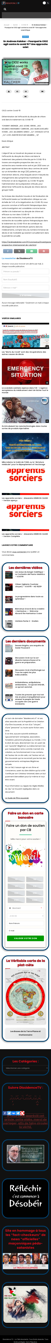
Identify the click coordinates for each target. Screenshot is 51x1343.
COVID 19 (24, 25)
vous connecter (19, 552)
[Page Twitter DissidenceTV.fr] (9, 1113)
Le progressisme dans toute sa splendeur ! (29, 597)
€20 (16, 893)
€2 (34, 879)
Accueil (6, 25)
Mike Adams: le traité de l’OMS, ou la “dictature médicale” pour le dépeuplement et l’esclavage (23, 463)
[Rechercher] (5, 9)
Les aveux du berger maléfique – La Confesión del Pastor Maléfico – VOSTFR (30, 574)
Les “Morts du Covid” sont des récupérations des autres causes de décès (24, 353)
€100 (16, 900)
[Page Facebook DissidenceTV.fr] (5, 1113)
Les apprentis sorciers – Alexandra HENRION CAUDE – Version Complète (25, 535)
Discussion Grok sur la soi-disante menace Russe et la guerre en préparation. (27, 660)
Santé (15, 25)
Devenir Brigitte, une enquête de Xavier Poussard (29, 646)
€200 (34, 900)
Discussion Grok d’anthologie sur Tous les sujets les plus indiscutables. (30, 672)
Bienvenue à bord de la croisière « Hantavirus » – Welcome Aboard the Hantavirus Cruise (29, 611)
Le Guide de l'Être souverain (17, 798)
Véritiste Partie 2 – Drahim (26, 621)
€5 (16, 886)
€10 (34, 886)
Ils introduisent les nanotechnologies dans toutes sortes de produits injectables (24, 427)
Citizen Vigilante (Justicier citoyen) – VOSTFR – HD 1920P (28, 585)
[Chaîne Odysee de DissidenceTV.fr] (22, 1113)
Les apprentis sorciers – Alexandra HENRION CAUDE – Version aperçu (25, 499)
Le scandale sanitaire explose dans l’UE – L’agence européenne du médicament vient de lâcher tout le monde (25, 390)
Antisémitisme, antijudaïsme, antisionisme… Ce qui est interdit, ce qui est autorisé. (29, 684)
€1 (16, 879)
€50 (35, 893)
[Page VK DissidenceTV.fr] (13, 1113)
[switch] (46, 3)
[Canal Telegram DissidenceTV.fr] (18, 1113)
